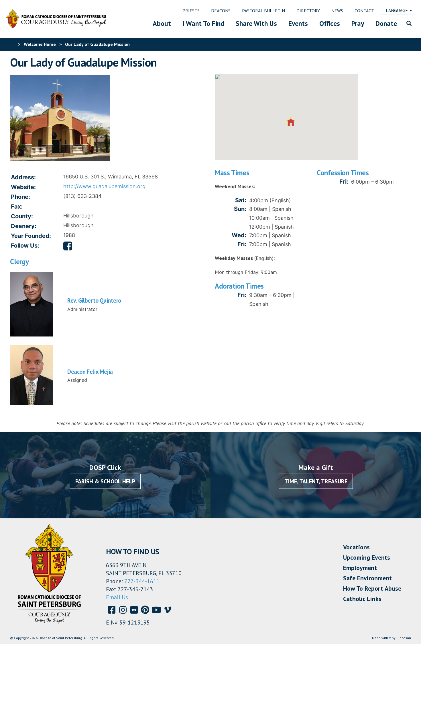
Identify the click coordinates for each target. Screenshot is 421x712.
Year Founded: (31, 235)
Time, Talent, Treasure (315, 481)
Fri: (241, 244)
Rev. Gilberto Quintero (94, 300)
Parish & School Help (105, 481)
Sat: (240, 200)
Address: (23, 177)
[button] (291, 121)
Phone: (20, 196)
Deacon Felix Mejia (90, 372)
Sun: (240, 208)
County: (22, 216)
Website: (23, 187)
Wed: (239, 235)
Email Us (117, 597)
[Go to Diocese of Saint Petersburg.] (12, 44)
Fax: (17, 206)
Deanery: (23, 226)
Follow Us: (25, 245)
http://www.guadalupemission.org (104, 186)
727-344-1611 (142, 581)
